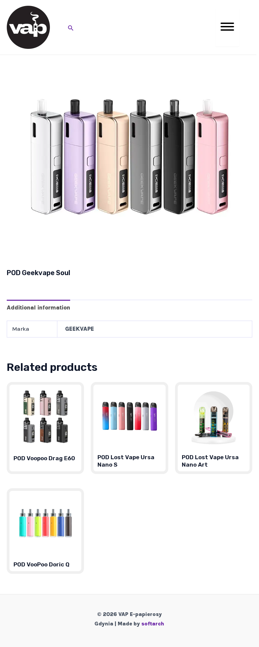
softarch (152, 623)
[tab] (38, 307)
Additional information (38, 307)
